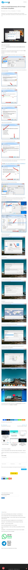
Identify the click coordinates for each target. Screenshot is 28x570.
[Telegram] (16, 419)
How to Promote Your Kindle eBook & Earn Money (9, 548)
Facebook (15, 404)
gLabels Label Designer (5, 444)
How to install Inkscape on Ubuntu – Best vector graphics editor (14, 445)
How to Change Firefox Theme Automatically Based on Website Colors (12, 515)
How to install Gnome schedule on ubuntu (14, 435)
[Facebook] (4, 419)
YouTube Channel (18, 403)
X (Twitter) (11, 404)
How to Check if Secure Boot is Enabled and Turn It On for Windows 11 (12, 520)
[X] (8, 419)
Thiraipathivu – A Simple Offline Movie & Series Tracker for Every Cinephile (12, 529)
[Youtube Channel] (9, 478)
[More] (23, 419)
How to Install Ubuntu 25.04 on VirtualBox (7, 531)
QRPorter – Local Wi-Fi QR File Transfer (7, 523)
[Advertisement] (14, 22)
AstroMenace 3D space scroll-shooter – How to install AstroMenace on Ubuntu (5, 436)
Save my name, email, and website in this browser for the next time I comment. (13, 467)
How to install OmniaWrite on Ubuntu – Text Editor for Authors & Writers (22, 444)
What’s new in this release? (5, 44)
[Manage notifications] (26, 568)
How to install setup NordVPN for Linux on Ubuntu (9, 525)
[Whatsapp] (20, 419)
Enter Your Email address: (5, 494)
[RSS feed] (11, 478)
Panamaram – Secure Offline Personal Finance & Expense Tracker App (12, 521)
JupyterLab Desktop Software (22, 435)
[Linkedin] (12, 419)
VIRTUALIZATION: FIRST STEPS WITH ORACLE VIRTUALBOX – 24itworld (15, 450)
